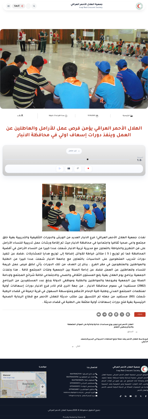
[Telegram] (104, 314)
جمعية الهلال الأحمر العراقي (86, 4)
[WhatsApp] (110, 314)
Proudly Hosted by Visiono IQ (74, 417)
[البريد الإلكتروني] (99, 314)
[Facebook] (128, 314)
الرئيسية (126, 116)
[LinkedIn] (116, 314)
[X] (122, 314)
